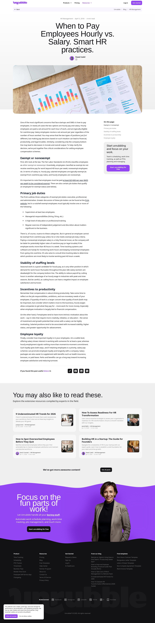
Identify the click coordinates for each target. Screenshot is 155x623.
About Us (42, 572)
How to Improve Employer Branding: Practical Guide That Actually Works (101, 567)
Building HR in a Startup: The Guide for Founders (102, 440)
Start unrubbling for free (118, 168)
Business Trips (18, 569)
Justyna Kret (19, 425)
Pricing (77, 3)
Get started (137, 3)
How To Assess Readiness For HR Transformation (99, 414)
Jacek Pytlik (85, 426)
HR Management (66, 18)
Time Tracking (18, 557)
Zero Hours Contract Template (127, 557)
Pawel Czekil (80, 57)
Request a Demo (71, 557)
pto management (34, 521)
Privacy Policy (44, 580)
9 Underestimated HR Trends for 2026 (36, 413)
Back (18, 9)
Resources (86, 3)
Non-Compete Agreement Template (129, 566)
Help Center (43, 566)
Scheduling (17, 560)
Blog (41, 560)
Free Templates (44, 563)
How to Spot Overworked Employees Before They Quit (35, 440)
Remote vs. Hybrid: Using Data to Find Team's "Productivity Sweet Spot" (102, 559)
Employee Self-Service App (22, 575)
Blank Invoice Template (125, 569)
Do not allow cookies (25, 616)
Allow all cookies (11, 616)
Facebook (58, 600)
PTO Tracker (18, 563)
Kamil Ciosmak (24, 452)
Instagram (71, 600)
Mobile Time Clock (20, 572)
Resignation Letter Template (126, 560)
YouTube (113, 600)
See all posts (106, 470)
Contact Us (43, 575)
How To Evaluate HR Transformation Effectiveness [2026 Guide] (103, 584)
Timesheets (17, 566)
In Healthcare (69, 566)
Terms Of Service (45, 577)
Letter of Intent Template (125, 563)
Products (66, 3)
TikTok (95, 600)
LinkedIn (84, 600)
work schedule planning (38, 519)
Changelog (17, 577)
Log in (126, 3)
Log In (67, 563)
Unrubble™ (68, 613)
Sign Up (68, 560)
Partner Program (45, 569)
